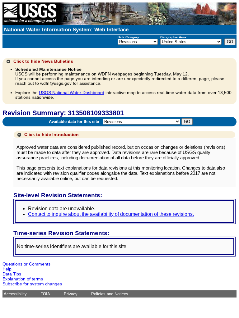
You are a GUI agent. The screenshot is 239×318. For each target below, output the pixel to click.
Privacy (70, 294)
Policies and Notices (109, 294)
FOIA (45, 294)
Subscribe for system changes (32, 283)
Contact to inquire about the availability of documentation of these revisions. (111, 214)
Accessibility (15, 294)
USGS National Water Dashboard (71, 92)
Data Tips (11, 273)
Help (7, 268)
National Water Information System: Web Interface (66, 30)
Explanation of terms (22, 278)
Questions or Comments (26, 263)
